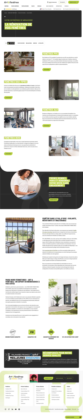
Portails (39, 6)
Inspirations (59, 6)
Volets (32, 6)
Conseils (66, 6)
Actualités (40, 43)
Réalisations (29, 43)
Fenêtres (6, 6)
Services (35, 43)
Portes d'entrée (25, 6)
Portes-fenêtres (15, 6)
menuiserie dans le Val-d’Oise (51, 250)
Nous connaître (49, 6)
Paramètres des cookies (59, 409)
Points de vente (21, 43)
